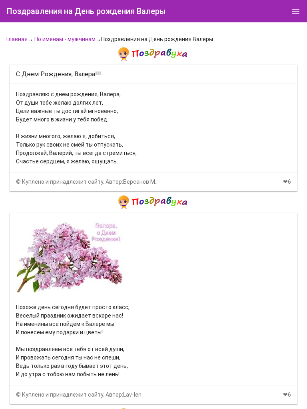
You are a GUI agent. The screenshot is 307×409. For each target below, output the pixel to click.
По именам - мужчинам (65, 39)
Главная (17, 39)
